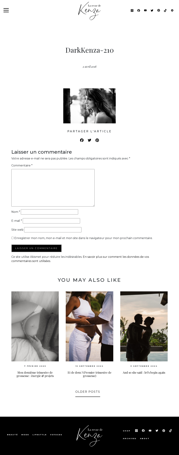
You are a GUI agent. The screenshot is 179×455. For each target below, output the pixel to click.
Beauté (12, 435)
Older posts (87, 391)
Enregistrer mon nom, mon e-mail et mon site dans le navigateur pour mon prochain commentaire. (83, 238)
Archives (130, 438)
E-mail (16, 220)
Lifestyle (40, 435)
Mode (25, 435)
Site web (17, 229)
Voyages (56, 435)
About (145, 438)
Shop (127, 431)
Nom (15, 212)
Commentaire (22, 165)
